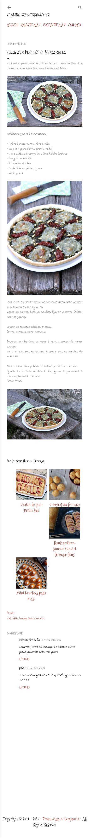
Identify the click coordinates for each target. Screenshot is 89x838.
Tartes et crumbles (36, 618)
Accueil (13, 25)
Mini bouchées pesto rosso (31, 596)
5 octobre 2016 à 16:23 (35, 668)
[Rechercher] (79, 6)
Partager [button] (10, 612)
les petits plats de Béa (29, 640)
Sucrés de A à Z (54, 25)
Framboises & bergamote (28, 15)
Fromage (23, 618)
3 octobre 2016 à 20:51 (51, 640)
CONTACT (74, 25)
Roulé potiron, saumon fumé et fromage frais (64, 548)
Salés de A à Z (31, 25)
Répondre (24, 659)
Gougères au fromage (64, 504)
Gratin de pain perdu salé (31, 507)
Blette (15, 618)
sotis (21, 668)
